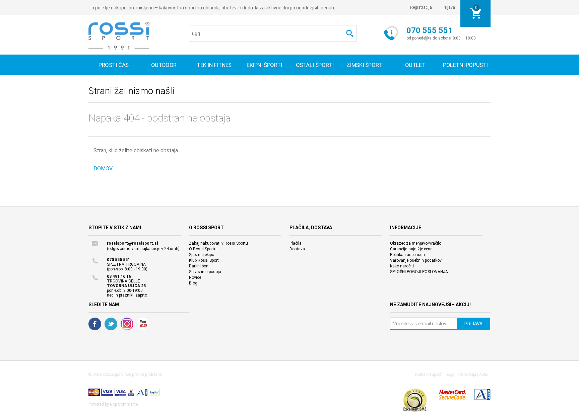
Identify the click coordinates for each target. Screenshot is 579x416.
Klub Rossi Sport (204, 260)
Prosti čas (114, 65)
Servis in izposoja (205, 271)
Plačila (296, 243)
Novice (195, 277)
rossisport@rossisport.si (132, 243)
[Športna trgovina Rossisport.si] (118, 36)
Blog (193, 283)
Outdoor (164, 65)
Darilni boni (199, 266)
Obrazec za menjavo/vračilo (415, 243)
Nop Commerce (124, 404)
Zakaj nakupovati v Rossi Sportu (218, 243)
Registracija (421, 7)
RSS (127, 324)
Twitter (111, 324)
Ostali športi (315, 65)
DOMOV (103, 168)
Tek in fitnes (214, 65)
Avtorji (485, 374)
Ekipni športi (264, 65)
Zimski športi (365, 65)
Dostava (297, 249)
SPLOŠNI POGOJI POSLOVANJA (419, 271)
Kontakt (422, 374)
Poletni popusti (465, 65)
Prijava (449, 7)
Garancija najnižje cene (411, 249)
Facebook (94, 324)
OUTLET (415, 65)
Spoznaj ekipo (201, 254)
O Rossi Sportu (202, 249)
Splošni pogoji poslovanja (454, 374)
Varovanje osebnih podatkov (416, 260)
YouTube (143, 324)
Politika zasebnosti (407, 254)
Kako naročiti (402, 266)
